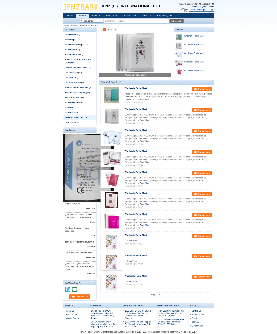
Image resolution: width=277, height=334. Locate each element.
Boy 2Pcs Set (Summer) (76, 92)
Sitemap (195, 322)
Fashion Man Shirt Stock (76, 68)
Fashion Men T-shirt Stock (76, 88)
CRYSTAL (69, 122)
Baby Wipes (70, 50)
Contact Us (146, 15)
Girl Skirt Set (70, 78)
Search (178, 21)
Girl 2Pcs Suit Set (73, 83)
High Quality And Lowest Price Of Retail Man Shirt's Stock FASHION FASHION (171, 313)
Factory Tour (111, 15)
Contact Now (203, 89)
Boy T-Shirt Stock (73, 97)
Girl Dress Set (71, 73)
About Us (96, 15)
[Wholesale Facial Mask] (135, 52)
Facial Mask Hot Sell (74, 117)
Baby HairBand (72, 102)
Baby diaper (70, 35)
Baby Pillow (70, 112)
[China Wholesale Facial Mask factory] (112, 95)
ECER (194, 332)
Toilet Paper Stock (73, 55)
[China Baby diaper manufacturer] (80, 6)
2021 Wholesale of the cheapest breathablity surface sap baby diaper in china (104, 324)
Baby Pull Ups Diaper (74, 45)
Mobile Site (198, 326)
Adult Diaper (70, 40)
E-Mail (194, 318)
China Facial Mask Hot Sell (105, 332)
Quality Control (129, 15)
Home (70, 15)
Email (211, 7)
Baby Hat (69, 107)
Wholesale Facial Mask (135, 75)
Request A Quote (199, 7)
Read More (144, 99)
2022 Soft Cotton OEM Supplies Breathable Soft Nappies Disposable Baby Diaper (102, 314)
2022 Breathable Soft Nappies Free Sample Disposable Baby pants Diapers (138, 324)
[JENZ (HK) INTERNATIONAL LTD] (212, 9)
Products (82, 15)
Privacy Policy (86, 332)
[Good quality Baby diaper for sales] (88, 201)
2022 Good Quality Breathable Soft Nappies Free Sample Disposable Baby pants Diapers (138, 314)
